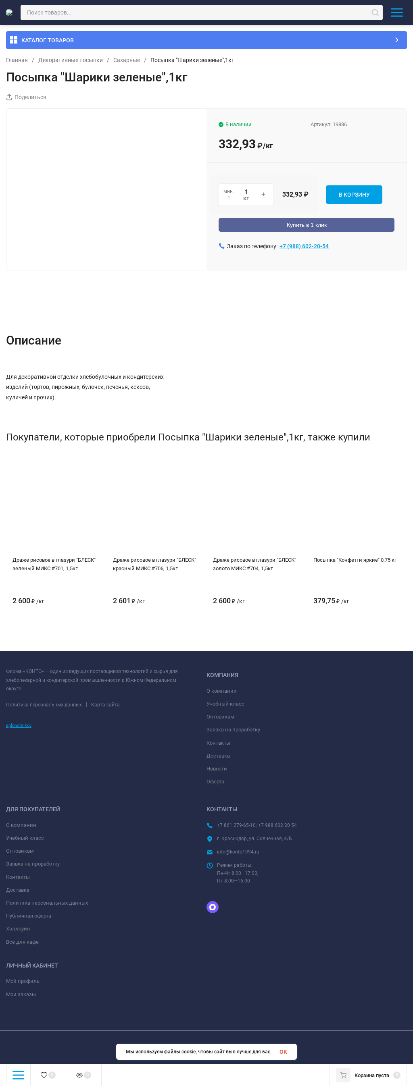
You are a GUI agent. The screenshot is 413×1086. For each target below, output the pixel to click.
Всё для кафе (22, 942)
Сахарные (126, 60)
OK (283, 1052)
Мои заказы (21, 994)
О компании (221, 691)
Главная (17, 60)
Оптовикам (220, 717)
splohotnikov (18, 725)
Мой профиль (23, 981)
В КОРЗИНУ (354, 194)
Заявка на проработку (233, 730)
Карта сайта (105, 705)
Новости (216, 769)
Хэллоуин (18, 929)
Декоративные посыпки (70, 60)
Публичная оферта (28, 916)
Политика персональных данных (44, 705)
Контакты (218, 743)
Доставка (218, 756)
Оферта (215, 782)
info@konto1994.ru (238, 852)
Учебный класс (225, 704)
